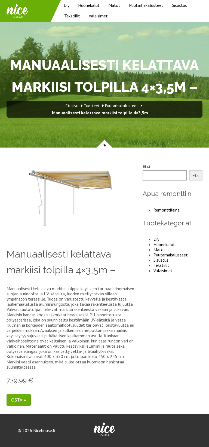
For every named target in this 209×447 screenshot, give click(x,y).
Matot (114, 5)
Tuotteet (92, 105)
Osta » (18, 400)
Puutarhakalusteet (146, 5)
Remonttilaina (166, 210)
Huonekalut (89, 5)
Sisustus (179, 5)
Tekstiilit (72, 16)
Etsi (146, 166)
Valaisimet (98, 16)
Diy (66, 5)
